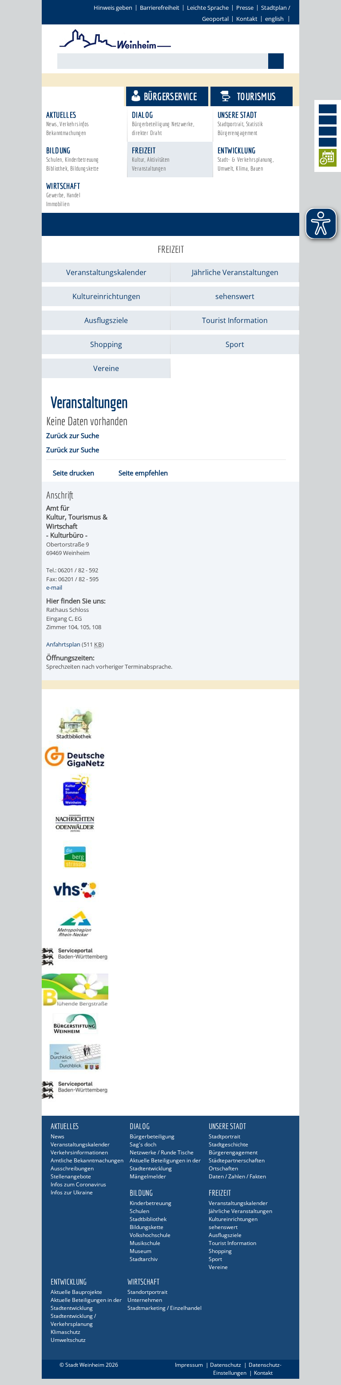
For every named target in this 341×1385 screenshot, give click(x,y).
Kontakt (247, 19)
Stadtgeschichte (228, 1144)
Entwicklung (246, 159)
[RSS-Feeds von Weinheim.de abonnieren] (328, 142)
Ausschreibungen (72, 1168)
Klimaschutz (65, 1332)
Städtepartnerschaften (237, 1160)
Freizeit (151, 159)
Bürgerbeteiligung (152, 1136)
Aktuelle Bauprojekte (76, 1292)
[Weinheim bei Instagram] (328, 120)
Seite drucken (73, 472)
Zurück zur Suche (72, 435)
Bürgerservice (170, 96)
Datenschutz (225, 1365)
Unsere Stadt (240, 123)
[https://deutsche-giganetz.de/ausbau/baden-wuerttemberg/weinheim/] (170, 757)
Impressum (189, 1365)
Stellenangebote (71, 1176)
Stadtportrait (224, 1136)
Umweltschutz (68, 1340)
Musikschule (145, 1243)
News (57, 1136)
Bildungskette (146, 1227)
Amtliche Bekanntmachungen (87, 1160)
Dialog (163, 123)
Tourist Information (235, 320)
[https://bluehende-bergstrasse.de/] (170, 990)
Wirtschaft (63, 194)
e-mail (54, 587)
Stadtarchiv (144, 1259)
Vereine (106, 368)
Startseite (65, 209)
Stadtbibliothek (148, 1219)
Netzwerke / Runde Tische (162, 1152)
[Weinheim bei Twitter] (328, 131)
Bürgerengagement (233, 1152)
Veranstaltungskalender (106, 272)
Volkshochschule (150, 1235)
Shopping (106, 344)
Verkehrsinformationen (79, 1152)
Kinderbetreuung (150, 1203)
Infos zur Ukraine (72, 1192)
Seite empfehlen (143, 472)
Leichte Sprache (208, 8)
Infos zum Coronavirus (78, 1184)
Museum (140, 1251)
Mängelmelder (148, 1176)
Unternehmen (144, 1300)
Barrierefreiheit (159, 8)
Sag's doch (143, 1144)
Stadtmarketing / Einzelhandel (164, 1308)
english (274, 19)
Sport (235, 344)
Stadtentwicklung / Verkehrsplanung (73, 1320)
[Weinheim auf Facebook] (328, 108)
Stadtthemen (87, 96)
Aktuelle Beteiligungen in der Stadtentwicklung (165, 1164)
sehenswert (234, 296)
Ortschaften (223, 1168)
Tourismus (256, 96)
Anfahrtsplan (63, 644)
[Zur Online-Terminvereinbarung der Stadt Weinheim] (328, 159)
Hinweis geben (113, 8)
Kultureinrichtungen (106, 296)
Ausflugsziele (106, 320)
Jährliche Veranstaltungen (235, 272)
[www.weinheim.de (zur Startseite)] (115, 47)
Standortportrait (147, 1292)
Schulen (139, 1211)
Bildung (72, 159)
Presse (245, 8)
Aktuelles (67, 123)
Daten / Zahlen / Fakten (237, 1176)
